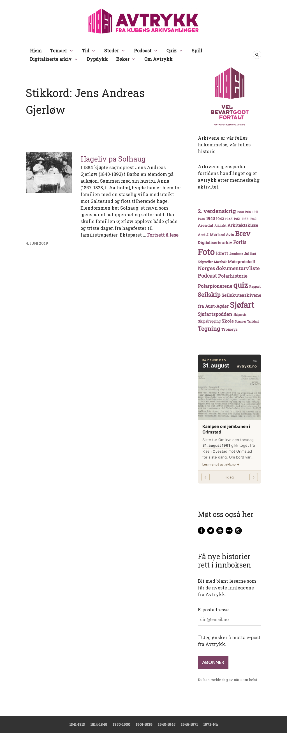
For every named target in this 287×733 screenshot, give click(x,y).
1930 (201, 219)
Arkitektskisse (243, 225)
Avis (230, 234)
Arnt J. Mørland (211, 234)
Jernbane (236, 254)
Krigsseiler (205, 262)
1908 (240, 212)
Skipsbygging (209, 321)
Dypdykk (97, 59)
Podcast (143, 50)
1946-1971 (189, 724)
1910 (248, 212)
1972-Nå (210, 724)
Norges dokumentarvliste (229, 268)
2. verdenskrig (217, 210)
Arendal (205, 225)
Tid (85, 50)
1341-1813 (77, 724)
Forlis (239, 242)
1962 (252, 219)
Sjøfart (242, 304)
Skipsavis (239, 315)
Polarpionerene (215, 286)
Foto (206, 251)
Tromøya (229, 329)
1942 (220, 218)
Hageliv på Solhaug (113, 159)
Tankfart (253, 321)
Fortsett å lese (163, 235)
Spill (197, 50)
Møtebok (220, 262)
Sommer (240, 321)
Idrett (222, 253)
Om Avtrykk (158, 59)
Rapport (255, 286)
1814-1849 (99, 724)
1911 (255, 212)
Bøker (122, 59)
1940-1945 (166, 724)
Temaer (58, 50)
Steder (111, 50)
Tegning (209, 328)
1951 (237, 219)
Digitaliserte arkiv (51, 59)
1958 (245, 219)
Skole (228, 321)
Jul (246, 253)
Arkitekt (220, 225)
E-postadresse (213, 609)
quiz (240, 285)
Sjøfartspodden (215, 314)
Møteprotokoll (241, 261)
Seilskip (209, 294)
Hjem (36, 50)
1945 (229, 219)
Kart (253, 254)
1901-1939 (144, 724)
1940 (210, 218)
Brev (243, 233)
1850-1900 (121, 724)
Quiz (171, 50)
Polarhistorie (232, 276)
